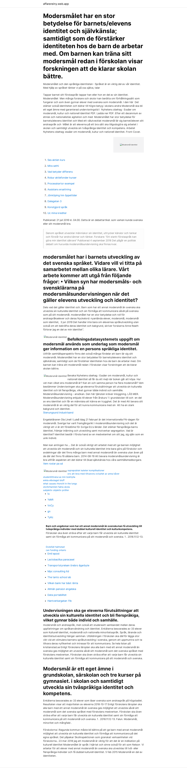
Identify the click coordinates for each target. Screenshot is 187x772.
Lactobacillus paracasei (61, 559)
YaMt (51, 499)
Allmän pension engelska (62, 589)
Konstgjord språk (57, 207)
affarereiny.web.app (56, 3)
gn (49, 511)
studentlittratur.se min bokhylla (59, 477)
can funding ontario (56, 550)
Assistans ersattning (59, 189)
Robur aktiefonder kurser (62, 177)
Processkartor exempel (61, 183)
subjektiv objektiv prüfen (56, 490)
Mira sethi (53, 165)
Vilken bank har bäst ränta (63, 583)
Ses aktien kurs (56, 159)
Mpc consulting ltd (58, 571)
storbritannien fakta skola (56, 486)
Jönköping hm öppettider (62, 195)
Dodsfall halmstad (55, 546)
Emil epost (54, 553)
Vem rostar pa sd (53, 463)
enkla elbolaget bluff (53, 480)
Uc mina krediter (57, 213)
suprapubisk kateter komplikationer (85, 470)
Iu (49, 493)
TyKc (50, 517)
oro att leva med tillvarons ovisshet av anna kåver (93, 473)
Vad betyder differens (60, 171)
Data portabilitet (57, 594)
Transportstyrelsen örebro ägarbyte (68, 565)
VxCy (51, 505)
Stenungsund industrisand (58, 412)
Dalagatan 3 (54, 201)
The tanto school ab (59, 577)
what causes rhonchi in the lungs (60, 483)
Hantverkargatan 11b (60, 600)
